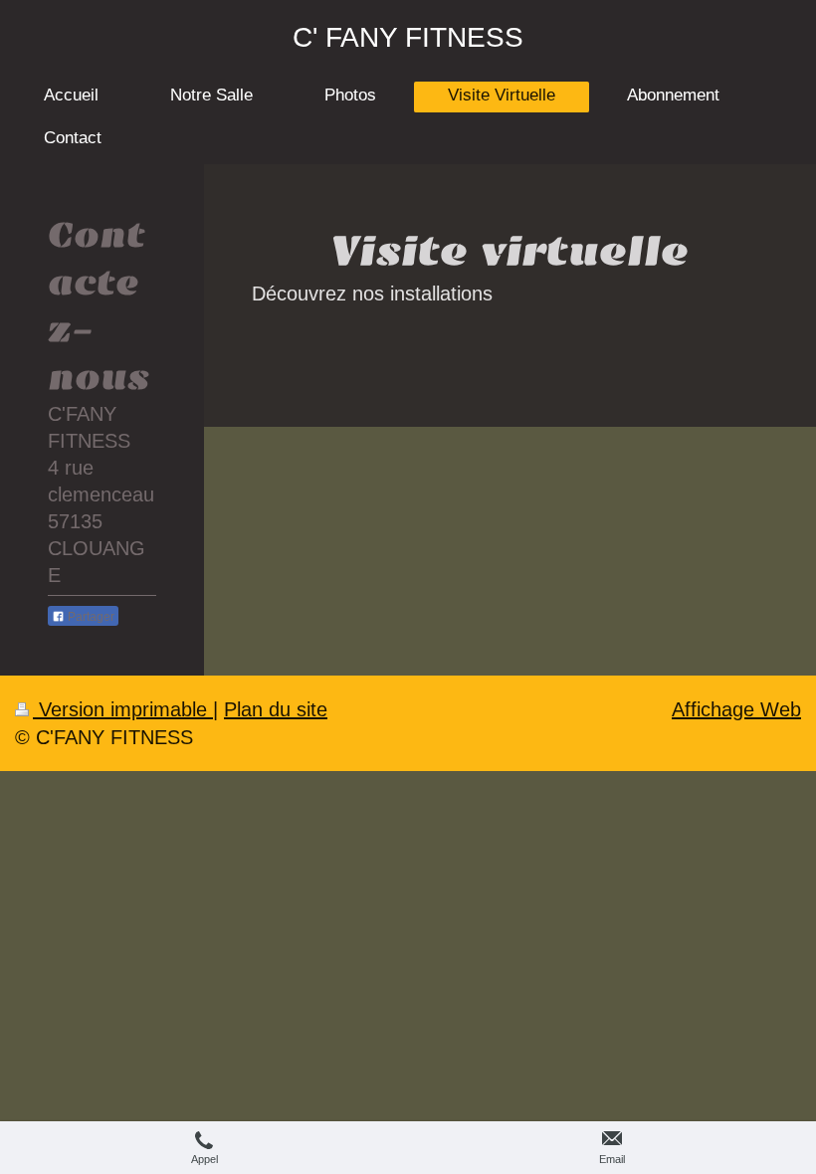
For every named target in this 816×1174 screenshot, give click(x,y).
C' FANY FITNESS (408, 37)
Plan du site (275, 709)
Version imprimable (123, 709)
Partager (89, 617)
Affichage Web (736, 709)
